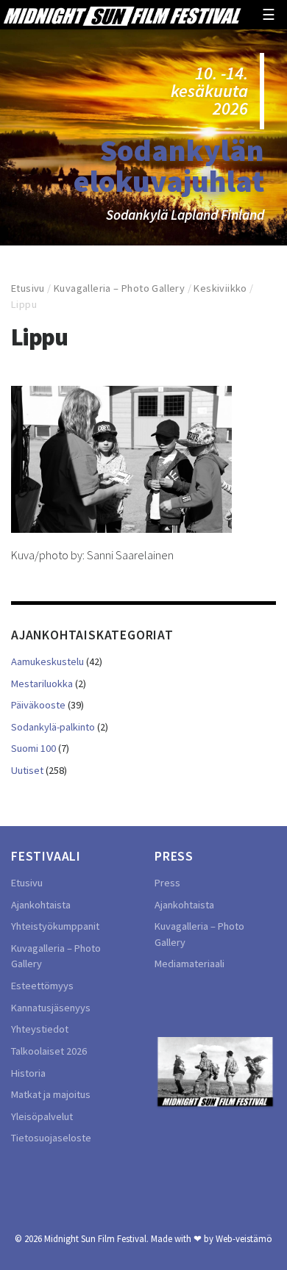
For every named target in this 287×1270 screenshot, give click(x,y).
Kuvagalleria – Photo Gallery (119, 288)
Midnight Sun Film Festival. (96, 1238)
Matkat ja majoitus (51, 1094)
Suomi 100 (33, 748)
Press (167, 882)
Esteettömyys (42, 985)
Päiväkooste (38, 704)
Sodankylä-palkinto (53, 726)
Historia (28, 1073)
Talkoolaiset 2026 (49, 1051)
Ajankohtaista (41, 904)
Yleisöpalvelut (42, 1116)
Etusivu (28, 288)
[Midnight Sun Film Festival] (122, 15)
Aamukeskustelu (47, 661)
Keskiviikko (220, 288)
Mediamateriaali (189, 963)
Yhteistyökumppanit (55, 926)
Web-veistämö (244, 1238)
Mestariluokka (42, 683)
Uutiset (27, 770)
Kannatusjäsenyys (51, 1007)
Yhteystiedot (39, 1029)
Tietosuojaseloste (51, 1137)
